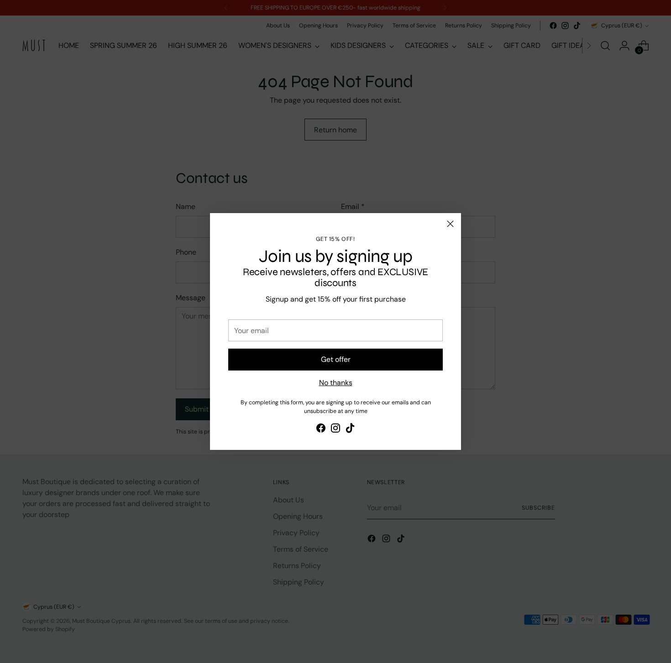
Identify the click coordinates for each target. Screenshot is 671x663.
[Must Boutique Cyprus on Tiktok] (350, 430)
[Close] (450, 224)
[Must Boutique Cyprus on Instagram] (335, 430)
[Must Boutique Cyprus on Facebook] (320, 430)
